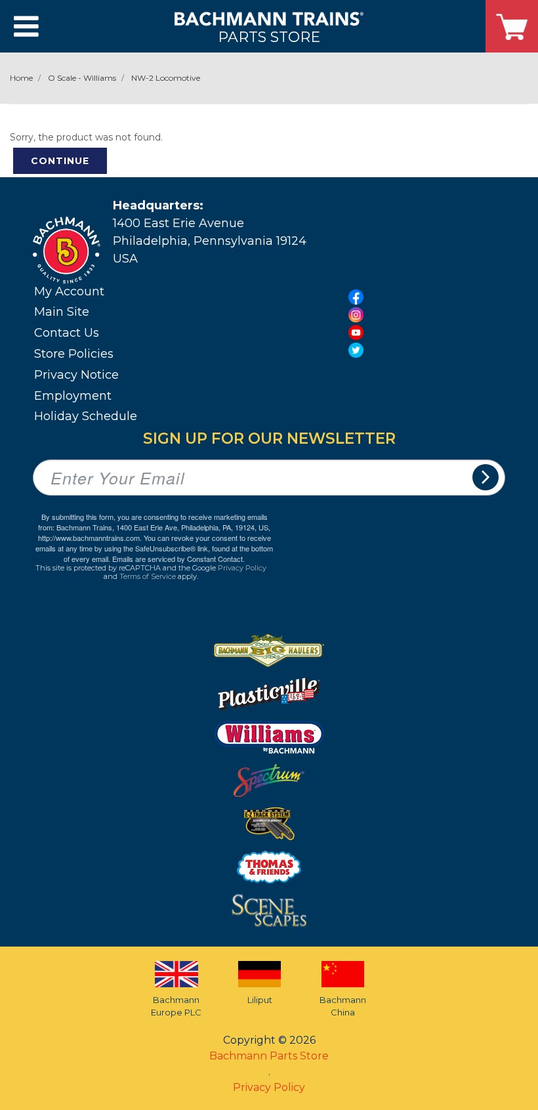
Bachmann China (343, 1006)
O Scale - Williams (82, 78)
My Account (69, 291)
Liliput (259, 999)
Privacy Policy (242, 567)
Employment (73, 396)
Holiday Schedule (85, 416)
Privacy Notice (76, 375)
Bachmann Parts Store (269, 1056)
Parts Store (269, 36)
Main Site (61, 312)
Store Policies (74, 354)
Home (21, 78)
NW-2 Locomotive (165, 78)
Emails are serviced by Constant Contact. (178, 558)
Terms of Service (147, 576)
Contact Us (66, 333)
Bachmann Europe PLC (176, 1006)
